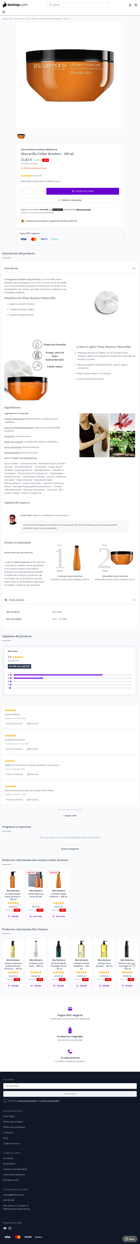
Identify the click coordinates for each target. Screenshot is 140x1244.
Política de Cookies (13, 1121)
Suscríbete (70, 1093)
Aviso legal (8, 1116)
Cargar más (70, 815)
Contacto (8, 1132)
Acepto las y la (33, 1101)
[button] (21, 136)
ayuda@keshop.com (13, 1194)
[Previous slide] (21, 75)
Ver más (37, 916)
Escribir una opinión (19, 666)
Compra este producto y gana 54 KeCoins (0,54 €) (51, 221)
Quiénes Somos (11, 1143)
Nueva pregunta (70, 848)
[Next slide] (119, 75)
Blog (5, 1138)
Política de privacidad (14, 1127)
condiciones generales (27, 1101)
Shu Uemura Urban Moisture (39, 149)
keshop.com (7, 19)
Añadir (15, 916)
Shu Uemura (19, 19)
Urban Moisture (33, 19)
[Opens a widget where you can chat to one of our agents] (129, 1239)
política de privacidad (49, 1101)
